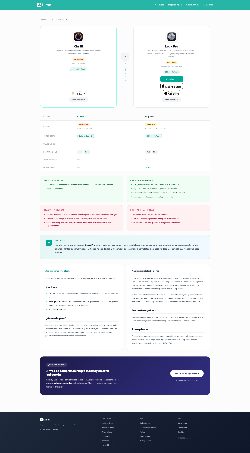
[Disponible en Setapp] (78, 93)
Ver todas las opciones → (186, 373)
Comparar (208, 4)
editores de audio (78, 69)
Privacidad (182, 427)
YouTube (46, 429)
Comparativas (45, 19)
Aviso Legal (182, 423)
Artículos (159, 4)
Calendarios (145, 423)
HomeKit (105, 445)
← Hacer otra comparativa (187, 380)
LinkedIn (55, 429)
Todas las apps (108, 427)
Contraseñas (145, 436)
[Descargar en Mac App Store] (171, 86)
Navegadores (145, 441)
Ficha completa (78, 99)
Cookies (181, 432)
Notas (142, 432)
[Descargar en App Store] (171, 93)
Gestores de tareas (148, 427)
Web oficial (170, 79)
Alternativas (192, 4)
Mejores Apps (175, 4)
